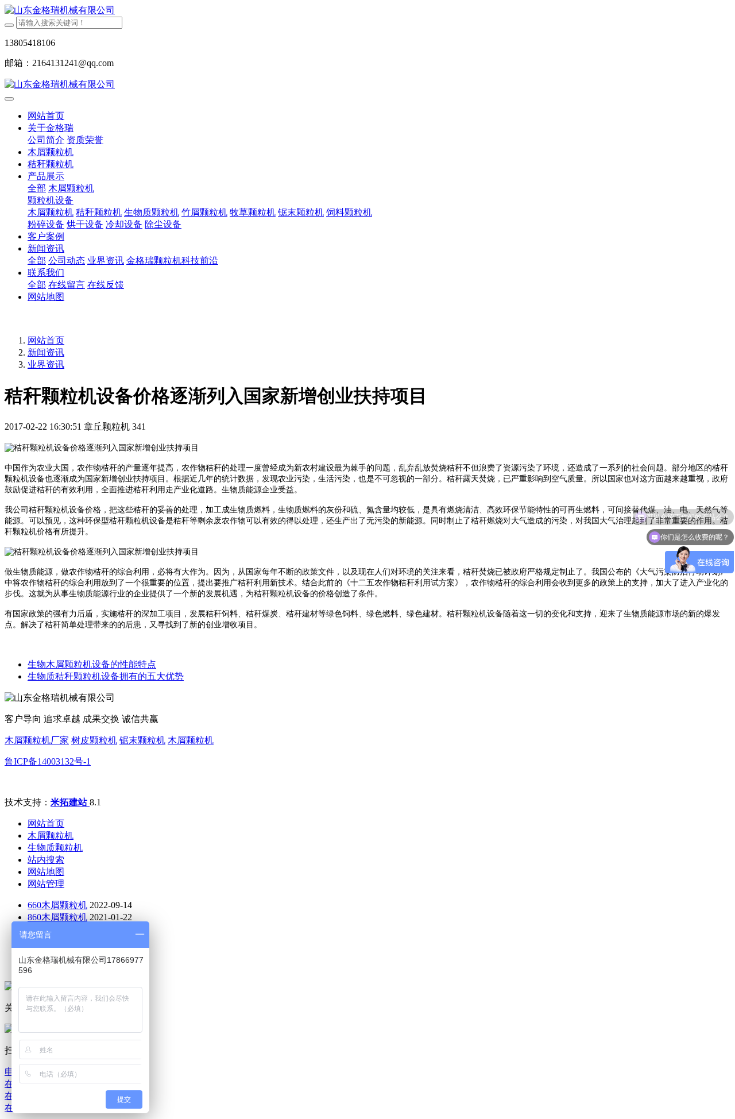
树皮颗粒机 (94, 740)
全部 (37, 188)
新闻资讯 (46, 352)
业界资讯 (46, 364)
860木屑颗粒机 (57, 917)
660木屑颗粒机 (57, 905)
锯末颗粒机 (142, 740)
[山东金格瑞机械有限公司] (367, 11)
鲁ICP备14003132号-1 (48, 761)
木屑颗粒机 (191, 740)
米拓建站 (70, 802)
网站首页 (46, 116)
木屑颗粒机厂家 (37, 740)
